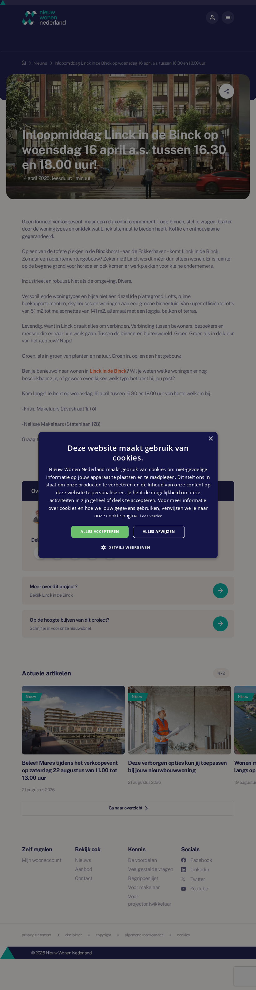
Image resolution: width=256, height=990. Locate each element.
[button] (128, 547)
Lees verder (151, 516)
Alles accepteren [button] (100, 531)
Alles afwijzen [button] (159, 531)
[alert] (128, 495)
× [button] (210, 438)
